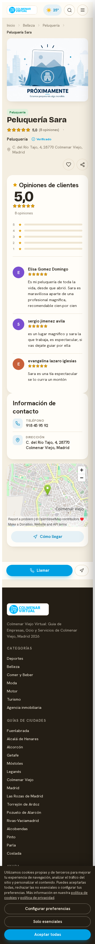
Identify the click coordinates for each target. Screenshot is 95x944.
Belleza (29, 25)
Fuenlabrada (18, 730)
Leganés (14, 771)
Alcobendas (17, 828)
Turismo (14, 699)
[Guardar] (68, 164)
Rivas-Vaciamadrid (23, 820)
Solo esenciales (47, 921)
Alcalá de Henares (23, 738)
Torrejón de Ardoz (23, 804)
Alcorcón (15, 746)
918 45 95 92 (37, 425)
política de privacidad (37, 897)
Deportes (15, 658)
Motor (12, 690)
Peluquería (51, 25)
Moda (12, 682)
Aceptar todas (47, 934)
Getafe (13, 755)
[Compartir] (82, 164)
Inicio (11, 25)
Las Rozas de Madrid (25, 795)
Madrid (13, 787)
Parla (11, 844)
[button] (47, 70)
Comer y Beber (20, 674)
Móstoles (15, 763)
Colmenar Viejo (20, 779)
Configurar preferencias (47, 908)
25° (52, 10)
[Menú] (82, 10)
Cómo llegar (51, 536)
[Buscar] (69, 10)
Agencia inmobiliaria (24, 707)
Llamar (43, 570)
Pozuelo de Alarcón (24, 812)
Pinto (11, 836)
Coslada (14, 853)
